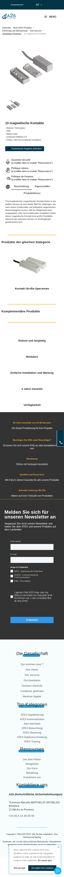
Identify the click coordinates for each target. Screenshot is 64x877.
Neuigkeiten (32, 763)
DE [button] (39, 4)
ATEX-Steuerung (32, 732)
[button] (4, 270)
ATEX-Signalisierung (32, 714)
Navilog (37, 837)
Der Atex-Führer (32, 759)
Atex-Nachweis (32, 723)
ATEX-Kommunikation (32, 719)
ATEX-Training (32, 741)
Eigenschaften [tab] (42, 186)
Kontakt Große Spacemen (32, 288)
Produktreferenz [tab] (32, 193)
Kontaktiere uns (32, 777)
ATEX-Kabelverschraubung (32, 737)
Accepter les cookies (42, 868)
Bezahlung (32, 772)
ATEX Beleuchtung (32, 728)
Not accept (19, 868)
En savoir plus (45, 860)
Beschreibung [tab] (21, 186)
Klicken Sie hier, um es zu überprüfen (40, 844)
